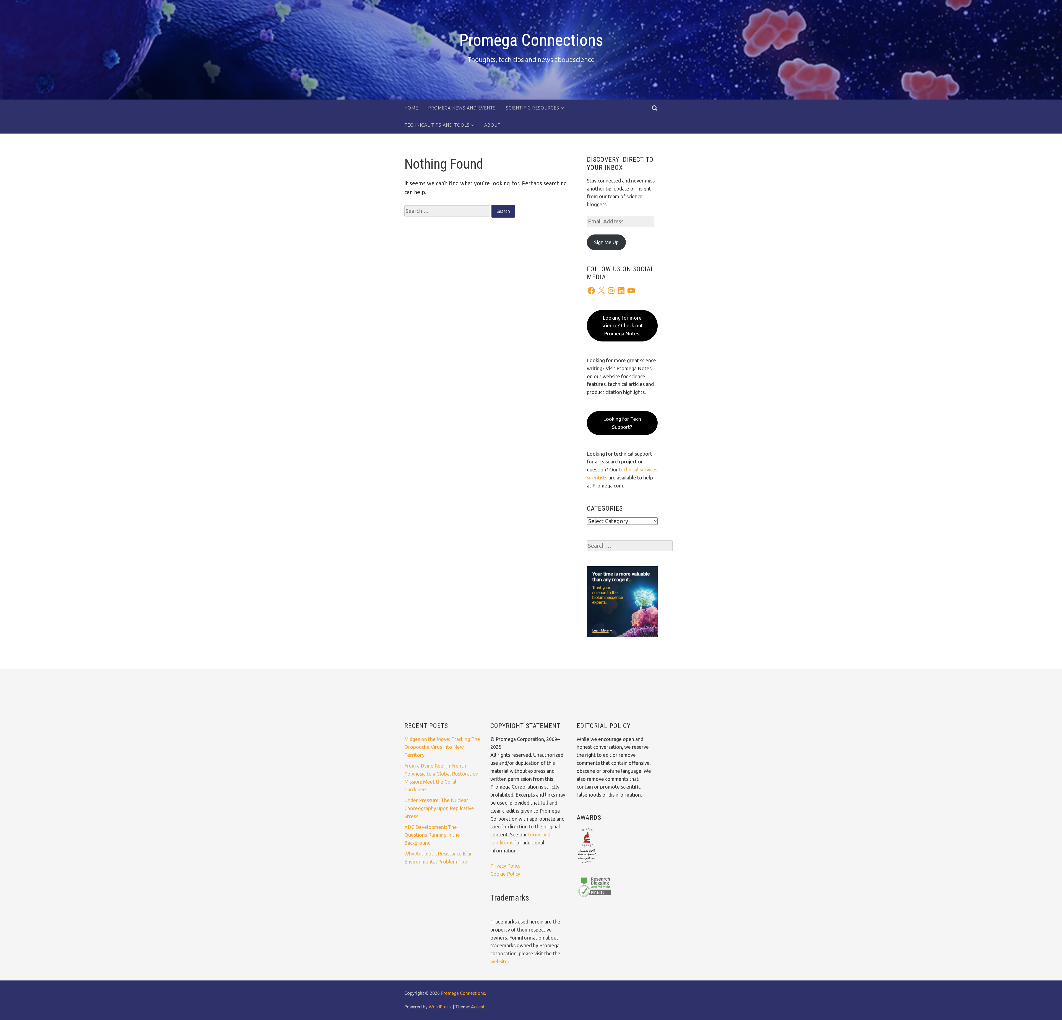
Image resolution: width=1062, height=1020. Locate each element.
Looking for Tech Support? (622, 423)
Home (411, 107)
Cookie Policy (505, 873)
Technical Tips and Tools (437, 124)
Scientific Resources (532, 107)
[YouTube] (631, 290)
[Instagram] (611, 290)
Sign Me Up (606, 242)
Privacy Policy (505, 865)
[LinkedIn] (621, 290)
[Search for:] (447, 211)
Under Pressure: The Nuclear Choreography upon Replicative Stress (439, 808)
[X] (601, 290)
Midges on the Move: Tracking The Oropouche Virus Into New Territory (442, 747)
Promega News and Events (462, 107)
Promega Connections (531, 40)
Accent (478, 1006)
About (492, 124)
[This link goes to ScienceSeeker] (587, 864)
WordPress (440, 1006)
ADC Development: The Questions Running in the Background (432, 835)
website (499, 961)
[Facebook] (591, 290)
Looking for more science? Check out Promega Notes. (622, 325)
